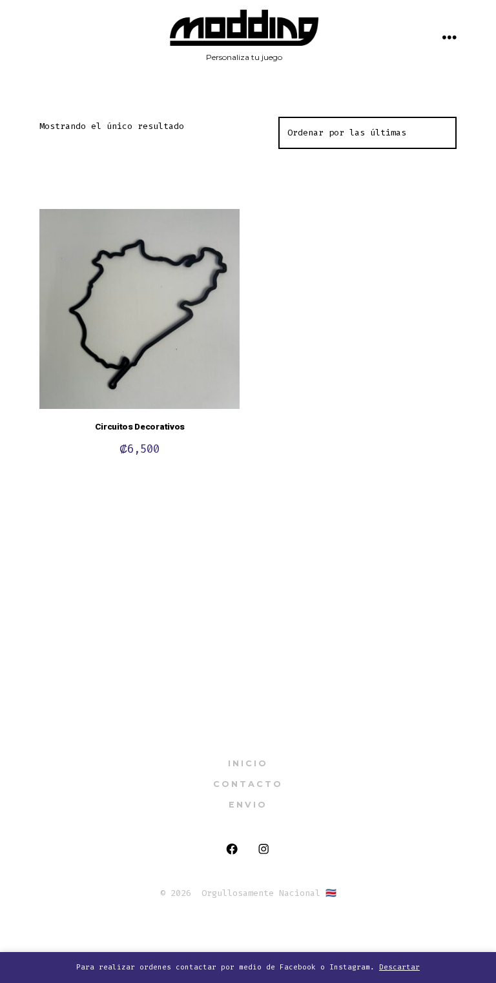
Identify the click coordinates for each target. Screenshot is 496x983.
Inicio (248, 763)
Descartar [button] (399, 967)
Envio (248, 804)
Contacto (248, 784)
